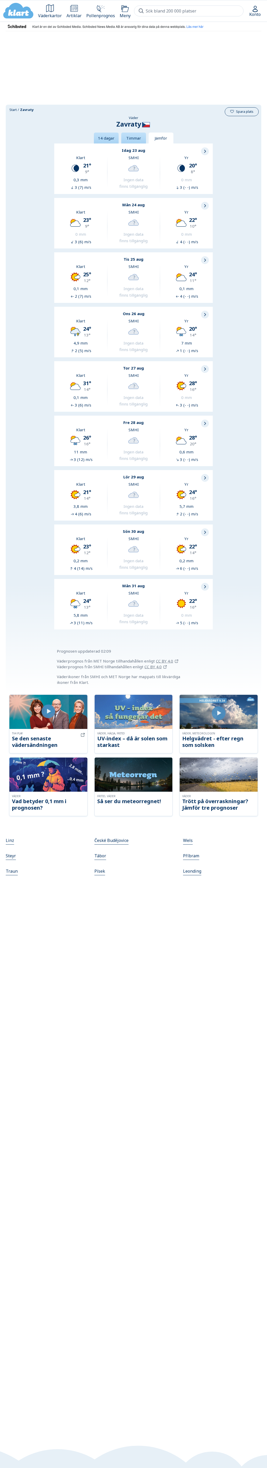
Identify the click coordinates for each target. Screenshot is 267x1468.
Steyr (11, 856)
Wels (188, 840)
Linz (10, 840)
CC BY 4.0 (164, 661)
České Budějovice (111, 840)
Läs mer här (194, 26)
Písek (99, 871)
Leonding (192, 871)
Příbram (191, 856)
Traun (12, 871)
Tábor (100, 856)
